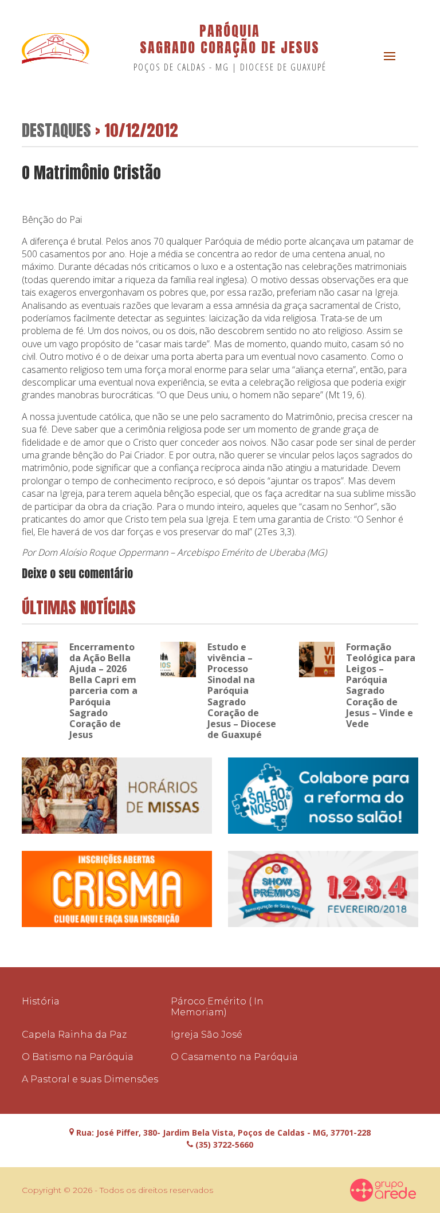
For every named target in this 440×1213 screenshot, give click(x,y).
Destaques (56, 129)
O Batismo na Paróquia (77, 1056)
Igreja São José (206, 1034)
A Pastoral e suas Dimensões (90, 1079)
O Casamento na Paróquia (234, 1056)
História (41, 1001)
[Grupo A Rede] (383, 1190)
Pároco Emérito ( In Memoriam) (217, 1007)
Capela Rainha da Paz (74, 1034)
